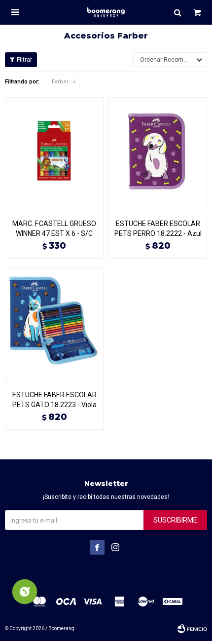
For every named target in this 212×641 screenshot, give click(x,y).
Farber (60, 81)
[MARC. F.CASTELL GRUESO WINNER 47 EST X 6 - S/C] (54, 154)
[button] (177, 12)
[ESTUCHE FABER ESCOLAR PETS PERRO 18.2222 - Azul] (157, 154)
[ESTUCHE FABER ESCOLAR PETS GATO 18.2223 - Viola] (54, 325)
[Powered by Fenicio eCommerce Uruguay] (192, 628)
